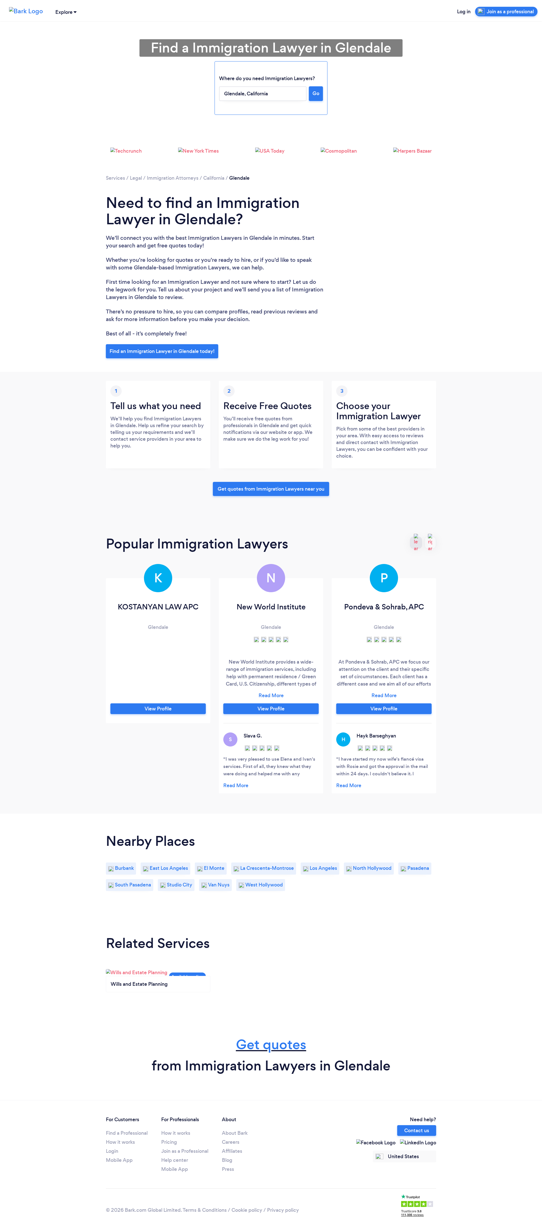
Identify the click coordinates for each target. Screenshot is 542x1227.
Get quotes (271, 1044)
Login (112, 1151)
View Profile (158, 708)
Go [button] (315, 93)
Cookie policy (246, 1210)
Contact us (416, 1130)
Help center (174, 1160)
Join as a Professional (184, 1151)
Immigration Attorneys (172, 178)
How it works (120, 1142)
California (213, 178)
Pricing (169, 1142)
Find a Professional (127, 1133)
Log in (464, 11)
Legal (136, 178)
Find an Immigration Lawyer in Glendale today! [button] (162, 351)
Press (228, 1169)
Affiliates (232, 1151)
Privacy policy (283, 1210)
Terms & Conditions (205, 1210)
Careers (230, 1142)
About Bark (235, 1133)
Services (115, 178)
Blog (227, 1160)
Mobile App (119, 1160)
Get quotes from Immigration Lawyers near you (271, 489)
